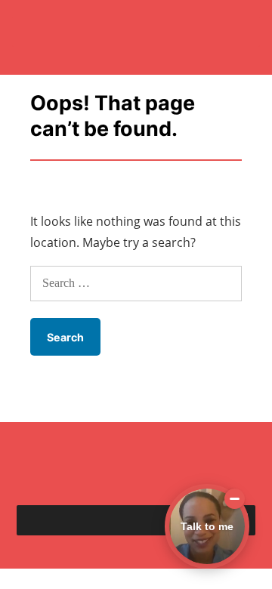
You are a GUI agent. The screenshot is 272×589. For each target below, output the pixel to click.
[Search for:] (136, 282)
